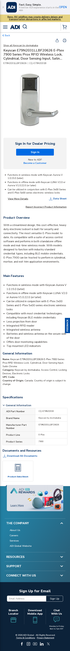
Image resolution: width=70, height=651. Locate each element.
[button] (67, 325)
